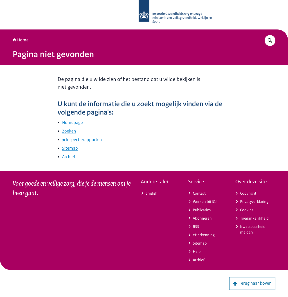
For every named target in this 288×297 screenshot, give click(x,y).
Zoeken (69, 131)
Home (23, 40)
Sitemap (70, 148)
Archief (68, 157)
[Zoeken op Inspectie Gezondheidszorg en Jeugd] (270, 40)
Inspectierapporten (84, 139)
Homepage (72, 122)
